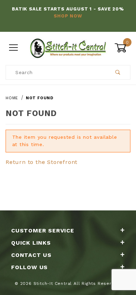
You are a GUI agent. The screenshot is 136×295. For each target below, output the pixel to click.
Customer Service (42, 230)
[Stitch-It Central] (67, 47)
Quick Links (31, 242)
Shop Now (68, 16)
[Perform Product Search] (118, 72)
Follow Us (29, 267)
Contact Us (31, 255)
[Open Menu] (14, 48)
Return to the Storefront (41, 162)
